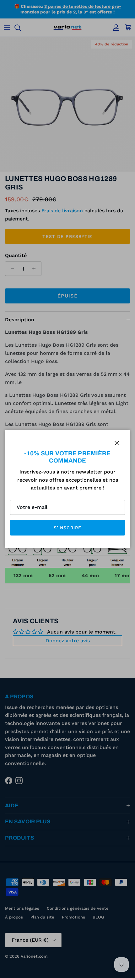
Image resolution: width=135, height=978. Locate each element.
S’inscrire (67, 527)
